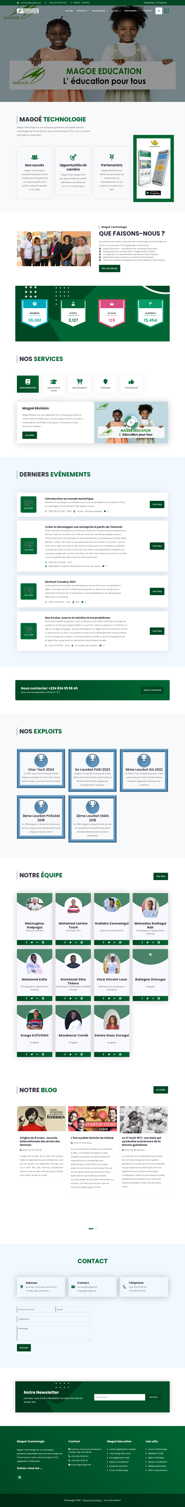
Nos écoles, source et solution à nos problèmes (77, 618)
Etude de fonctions (118, 1466)
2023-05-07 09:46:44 (134, 1146)
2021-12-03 (54, 602)
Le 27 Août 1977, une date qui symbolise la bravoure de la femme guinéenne (90, 1141)
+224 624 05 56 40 (57, 2)
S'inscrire (162, 2)
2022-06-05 (55, 562)
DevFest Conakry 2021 (60, 582)
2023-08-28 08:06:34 (83, 1150)
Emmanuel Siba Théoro (73, 981)
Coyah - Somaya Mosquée (89, 511)
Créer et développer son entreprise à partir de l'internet (83, 527)
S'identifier (149, 2)
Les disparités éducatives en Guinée (142, 1139)
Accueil (69, 11)
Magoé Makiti (79, 387)
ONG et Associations (157, 1470)
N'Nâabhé (105, 387)
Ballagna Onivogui (150, 979)
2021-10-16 (54, 645)
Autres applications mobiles (122, 1449)
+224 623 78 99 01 (137, 1290)
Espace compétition (119, 1462)
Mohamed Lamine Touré (73, 925)
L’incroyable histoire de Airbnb (41, 1138)
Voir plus (160, 876)
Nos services (99, 11)
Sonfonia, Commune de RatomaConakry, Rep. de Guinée (84, 1450)
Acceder (29, 435)
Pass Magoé (131, 387)
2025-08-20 (55, 511)
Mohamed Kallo (34, 979)
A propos (81, 11)
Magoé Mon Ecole (54, 389)
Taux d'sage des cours (120, 1453)
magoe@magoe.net (87, 1290)
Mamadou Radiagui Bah (150, 925)
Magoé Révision (28, 387)
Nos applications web (119, 1457)
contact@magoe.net (31, 2)
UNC (78, 602)
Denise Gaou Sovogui (112, 1035)
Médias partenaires (157, 1466)
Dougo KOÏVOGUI (34, 1035)
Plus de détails (110, 268)
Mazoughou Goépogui (34, 925)
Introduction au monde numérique (69, 499)
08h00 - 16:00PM (81, 2)
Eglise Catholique (156, 1457)
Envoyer (24, 1347)
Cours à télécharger (119, 1470)
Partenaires (130, 11)
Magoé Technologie (31, 1441)
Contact (147, 11)
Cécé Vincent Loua (112, 979)
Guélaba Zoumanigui (112, 923)
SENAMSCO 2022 (155, 1453)
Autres (115, 11)
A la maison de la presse (86, 645)
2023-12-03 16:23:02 (31, 1143)
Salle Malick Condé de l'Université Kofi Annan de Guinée (74, 566)
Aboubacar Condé (73, 1035)
